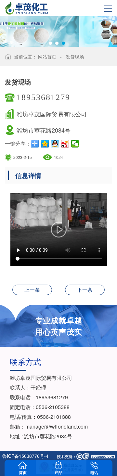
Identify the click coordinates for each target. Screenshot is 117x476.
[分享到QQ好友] (55, 144)
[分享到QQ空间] (45, 144)
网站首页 (47, 56)
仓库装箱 (32, 289)
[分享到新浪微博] (65, 144)
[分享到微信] (75, 144)
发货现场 (75, 56)
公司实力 (85, 289)
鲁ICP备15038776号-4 (25, 456)
